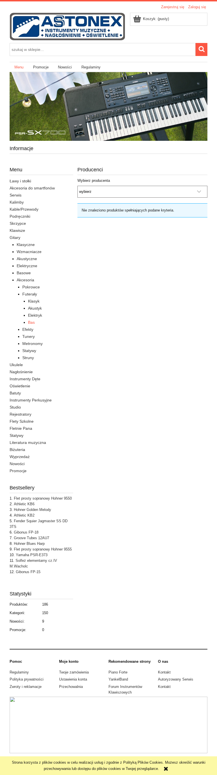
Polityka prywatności (27, 679)
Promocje (18, 471)
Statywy (29, 350)
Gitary (15, 237)
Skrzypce (18, 223)
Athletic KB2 (24, 515)
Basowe (24, 273)
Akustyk (35, 308)
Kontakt (164, 672)
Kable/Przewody (24, 209)
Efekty (27, 329)
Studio (15, 407)
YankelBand (118, 679)
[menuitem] (19, 67)
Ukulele (16, 364)
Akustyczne (27, 258)
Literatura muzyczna (28, 442)
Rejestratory (20, 414)
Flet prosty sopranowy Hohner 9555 (43, 549)
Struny (28, 357)
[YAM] (108, 106)
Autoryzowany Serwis (175, 679)
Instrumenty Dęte (25, 379)
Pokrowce (31, 287)
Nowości (17, 463)
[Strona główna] (67, 26)
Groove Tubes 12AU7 (31, 538)
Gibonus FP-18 (26, 532)
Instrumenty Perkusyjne (31, 400)
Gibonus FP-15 (28, 572)
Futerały (29, 294)
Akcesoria (25, 280)
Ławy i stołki (20, 181)
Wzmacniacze (29, 251)
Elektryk (35, 315)
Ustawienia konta (73, 679)
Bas (31, 322)
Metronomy (32, 343)
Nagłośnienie (21, 372)
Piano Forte (117, 672)
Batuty (15, 393)
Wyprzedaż (20, 456)
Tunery (28, 336)
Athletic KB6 (24, 504)
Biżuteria (17, 449)
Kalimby (17, 202)
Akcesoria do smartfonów (32, 188)
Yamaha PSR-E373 (31, 555)
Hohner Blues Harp (29, 543)
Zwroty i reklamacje (26, 687)
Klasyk (34, 301)
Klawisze (17, 230)
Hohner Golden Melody (32, 510)
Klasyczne (26, 244)
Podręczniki (20, 216)
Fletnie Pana (21, 428)
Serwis (15, 195)
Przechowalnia (71, 687)
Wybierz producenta (93, 181)
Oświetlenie (20, 386)
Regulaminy (19, 672)
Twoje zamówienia (74, 672)
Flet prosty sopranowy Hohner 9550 (43, 498)
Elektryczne (27, 266)
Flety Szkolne (22, 421)
